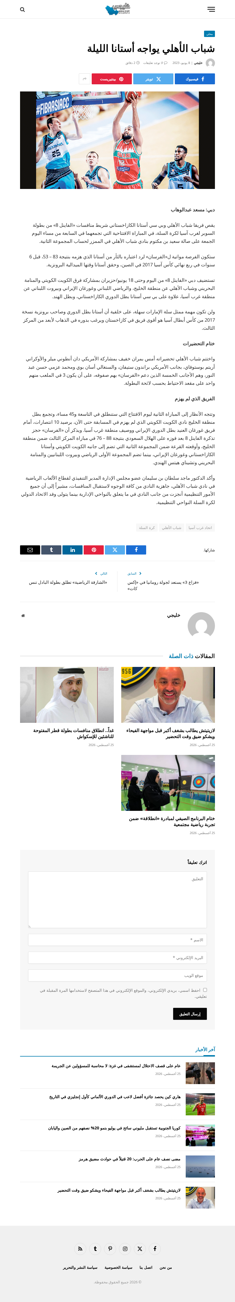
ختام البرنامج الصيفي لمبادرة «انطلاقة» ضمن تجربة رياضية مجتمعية (172, 821)
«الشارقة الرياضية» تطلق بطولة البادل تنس (68, 582)
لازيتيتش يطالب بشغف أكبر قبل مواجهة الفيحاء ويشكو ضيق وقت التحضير (170, 733)
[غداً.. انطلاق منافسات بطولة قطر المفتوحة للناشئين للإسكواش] (67, 695)
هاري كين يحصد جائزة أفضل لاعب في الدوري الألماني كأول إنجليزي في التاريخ (115, 1096)
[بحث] (23, 9)
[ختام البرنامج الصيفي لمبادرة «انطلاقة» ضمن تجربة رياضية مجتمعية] (168, 783)
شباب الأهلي (171, 527)
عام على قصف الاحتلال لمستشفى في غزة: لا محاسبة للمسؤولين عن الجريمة (116, 1065)
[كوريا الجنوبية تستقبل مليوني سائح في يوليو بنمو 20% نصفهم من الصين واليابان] (200, 1136)
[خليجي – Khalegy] (117, 9)
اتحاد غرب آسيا (200, 527)
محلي (209, 34)
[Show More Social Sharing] (84, 78)
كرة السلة (146, 527)
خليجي (198, 62)
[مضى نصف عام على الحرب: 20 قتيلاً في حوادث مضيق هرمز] (200, 1166)
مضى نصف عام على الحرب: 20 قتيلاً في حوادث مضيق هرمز (130, 1159)
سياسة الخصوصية (118, 1267)
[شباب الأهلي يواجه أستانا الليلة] (117, 140)
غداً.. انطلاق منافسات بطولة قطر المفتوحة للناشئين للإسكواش (73, 733)
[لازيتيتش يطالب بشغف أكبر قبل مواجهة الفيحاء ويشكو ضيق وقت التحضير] (168, 695)
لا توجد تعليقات (153, 62)
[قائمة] (211, 9)
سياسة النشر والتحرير (80, 1267)
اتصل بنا (146, 1267)
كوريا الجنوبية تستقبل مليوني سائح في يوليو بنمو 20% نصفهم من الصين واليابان (114, 1128)
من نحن (166, 1267)
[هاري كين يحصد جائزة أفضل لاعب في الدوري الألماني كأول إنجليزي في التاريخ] (200, 1104)
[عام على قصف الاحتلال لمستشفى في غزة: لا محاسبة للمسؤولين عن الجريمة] (200, 1073)
